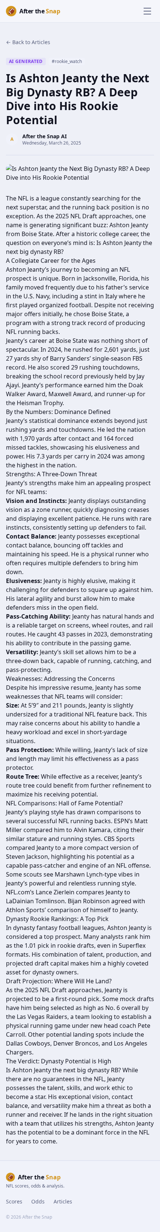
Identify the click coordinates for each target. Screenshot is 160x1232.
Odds (38, 1201)
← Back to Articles (28, 42)
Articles (63, 1201)
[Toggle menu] (147, 11)
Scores (14, 1201)
